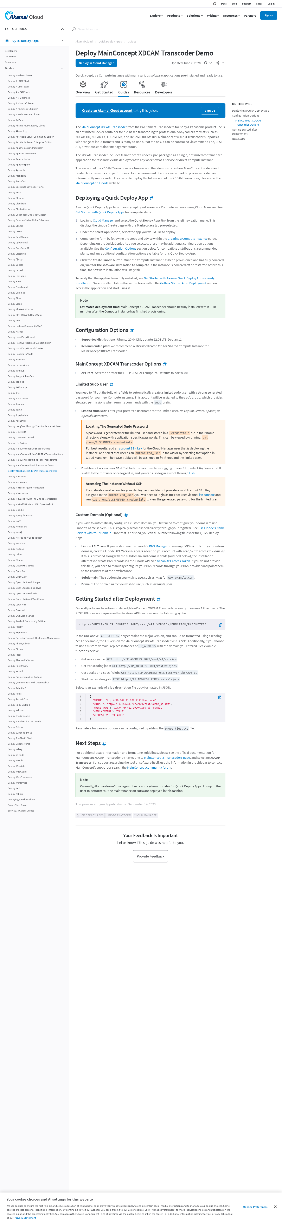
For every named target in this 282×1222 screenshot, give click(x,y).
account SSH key (130, 448)
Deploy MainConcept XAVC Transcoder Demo (31, 465)
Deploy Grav (14, 320)
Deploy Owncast (16, 609)
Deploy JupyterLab (18, 414)
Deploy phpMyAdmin (19, 643)
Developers (11, 50)
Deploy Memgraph (17, 481)
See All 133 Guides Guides (21, 810)
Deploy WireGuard (17, 771)
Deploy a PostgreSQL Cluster (23, 108)
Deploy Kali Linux (17, 420)
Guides (132, 41)
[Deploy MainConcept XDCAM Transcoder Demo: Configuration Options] (131, 330)
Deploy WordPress (17, 782)
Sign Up (210, 111)
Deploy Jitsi (14, 392)
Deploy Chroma (16, 197)
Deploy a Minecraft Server (21, 103)
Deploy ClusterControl (19, 208)
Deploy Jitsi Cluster (18, 398)
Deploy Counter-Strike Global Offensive (28, 220)
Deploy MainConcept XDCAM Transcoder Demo (32, 470)
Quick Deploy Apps (110, 41)
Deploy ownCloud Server (21, 615)
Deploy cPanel (15, 225)
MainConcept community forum (149, 767)
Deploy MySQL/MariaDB (20, 515)
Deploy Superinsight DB (20, 732)
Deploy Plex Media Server (21, 660)
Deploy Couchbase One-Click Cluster (27, 214)
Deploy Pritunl (15, 671)
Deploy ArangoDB (17, 175)
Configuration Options (120, 248)
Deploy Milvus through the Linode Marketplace (32, 498)
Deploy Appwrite (16, 169)
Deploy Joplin (15, 409)
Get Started (11, 56)
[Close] (275, 1206)
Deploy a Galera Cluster (20, 75)
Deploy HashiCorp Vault (20, 353)
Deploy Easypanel (17, 275)
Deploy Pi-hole (16, 648)
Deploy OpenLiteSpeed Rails (22, 593)
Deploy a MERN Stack (19, 97)
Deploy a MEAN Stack (19, 91)
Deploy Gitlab (15, 303)
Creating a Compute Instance (187, 238)
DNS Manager (158, 546)
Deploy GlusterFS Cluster (20, 309)
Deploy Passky (15, 626)
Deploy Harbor (15, 331)
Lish (192, 473)
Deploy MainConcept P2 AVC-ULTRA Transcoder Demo (36, 453)
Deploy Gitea (14, 298)
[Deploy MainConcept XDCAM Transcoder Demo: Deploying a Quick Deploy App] (151, 197)
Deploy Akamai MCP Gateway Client (26, 125)
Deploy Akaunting (17, 130)
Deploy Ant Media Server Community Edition (31, 136)
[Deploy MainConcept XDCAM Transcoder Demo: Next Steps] (103, 743)
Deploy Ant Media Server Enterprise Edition (30, 142)
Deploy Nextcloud (17, 543)
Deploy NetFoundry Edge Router (25, 537)
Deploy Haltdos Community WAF (25, 325)
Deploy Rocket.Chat (18, 699)
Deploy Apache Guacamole (22, 153)
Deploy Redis (14, 693)
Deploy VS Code (16, 754)
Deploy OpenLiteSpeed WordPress (26, 598)
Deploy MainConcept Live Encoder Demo (29, 448)
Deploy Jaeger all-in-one (21, 375)
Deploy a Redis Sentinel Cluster (24, 114)
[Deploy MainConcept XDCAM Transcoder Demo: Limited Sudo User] (111, 384)
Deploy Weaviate (16, 765)
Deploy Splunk (15, 726)
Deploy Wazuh (15, 760)
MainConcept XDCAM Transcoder (104, 127)
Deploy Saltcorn (16, 710)
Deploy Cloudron (17, 203)
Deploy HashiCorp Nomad (21, 337)
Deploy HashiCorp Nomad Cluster (25, 348)
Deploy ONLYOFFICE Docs (21, 565)
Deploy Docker (15, 264)
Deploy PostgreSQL (18, 665)
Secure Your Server (17, 804)
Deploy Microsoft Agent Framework (26, 487)
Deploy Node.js (16, 548)
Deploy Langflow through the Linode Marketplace (34, 426)
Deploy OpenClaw (17, 576)
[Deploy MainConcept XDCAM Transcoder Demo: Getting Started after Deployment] (158, 598)
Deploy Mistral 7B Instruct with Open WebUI (30, 504)
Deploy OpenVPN (17, 604)
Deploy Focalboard (18, 286)
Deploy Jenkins (16, 381)
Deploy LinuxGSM (17, 431)
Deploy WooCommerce (20, 776)
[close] (62, 29)
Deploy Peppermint (18, 632)
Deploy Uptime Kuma (19, 743)
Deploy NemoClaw (17, 526)
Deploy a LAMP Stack (19, 80)
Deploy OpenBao (17, 570)
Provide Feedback (150, 856)
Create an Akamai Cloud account (107, 110)
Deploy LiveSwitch (17, 442)
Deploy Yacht (14, 788)
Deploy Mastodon (17, 476)
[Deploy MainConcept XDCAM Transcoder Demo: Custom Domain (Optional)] (125, 514)
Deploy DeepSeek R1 (18, 247)
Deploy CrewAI (15, 231)
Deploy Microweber (18, 492)
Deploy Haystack (16, 359)
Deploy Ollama (15, 559)
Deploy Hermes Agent (19, 364)
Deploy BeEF (14, 192)
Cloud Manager (103, 220)
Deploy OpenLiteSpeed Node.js (24, 587)
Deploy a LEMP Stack (18, 86)
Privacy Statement (25, 1218)
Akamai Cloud (84, 41)
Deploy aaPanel (16, 119)
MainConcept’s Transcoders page (167, 757)
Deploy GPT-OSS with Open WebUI (25, 314)
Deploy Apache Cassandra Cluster (25, 147)
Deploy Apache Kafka (19, 158)
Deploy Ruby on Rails (19, 704)
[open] (207, 62)
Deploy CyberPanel (18, 242)
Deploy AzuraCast (17, 181)
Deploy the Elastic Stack (20, 738)
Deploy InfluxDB (16, 370)
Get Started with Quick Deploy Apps (100, 212)
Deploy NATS (14, 520)
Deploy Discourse (17, 253)
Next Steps (238, 138)
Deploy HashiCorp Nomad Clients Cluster (29, 342)
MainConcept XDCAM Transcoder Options (248, 122)
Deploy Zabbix (15, 793)
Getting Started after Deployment (244, 132)
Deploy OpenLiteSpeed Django (24, 582)
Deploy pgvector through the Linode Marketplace (34, 637)
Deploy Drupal (15, 270)
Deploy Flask (14, 281)
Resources (10, 62)
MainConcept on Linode (92, 183)
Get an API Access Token (173, 561)
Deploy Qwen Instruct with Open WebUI (28, 682)
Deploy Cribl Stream (18, 236)
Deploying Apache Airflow (21, 799)
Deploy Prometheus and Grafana (25, 676)
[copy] (222, 625)
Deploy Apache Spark (19, 164)
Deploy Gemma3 (16, 292)
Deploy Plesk (14, 654)
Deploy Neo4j (15, 531)
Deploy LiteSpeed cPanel (21, 437)
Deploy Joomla (16, 403)
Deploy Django (15, 259)
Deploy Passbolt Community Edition (27, 621)
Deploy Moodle (16, 509)
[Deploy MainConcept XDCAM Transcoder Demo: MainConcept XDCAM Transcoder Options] (164, 364)
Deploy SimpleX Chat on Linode (24, 721)
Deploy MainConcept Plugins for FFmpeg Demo (32, 459)
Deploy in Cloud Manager (96, 63)
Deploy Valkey (15, 749)
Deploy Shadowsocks (19, 715)
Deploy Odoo (15, 554)
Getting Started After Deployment (183, 283)
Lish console (206, 495)
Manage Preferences (255, 1207)
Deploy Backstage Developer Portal (26, 186)
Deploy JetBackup (17, 387)
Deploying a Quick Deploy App (250, 110)
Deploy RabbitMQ (17, 687)
